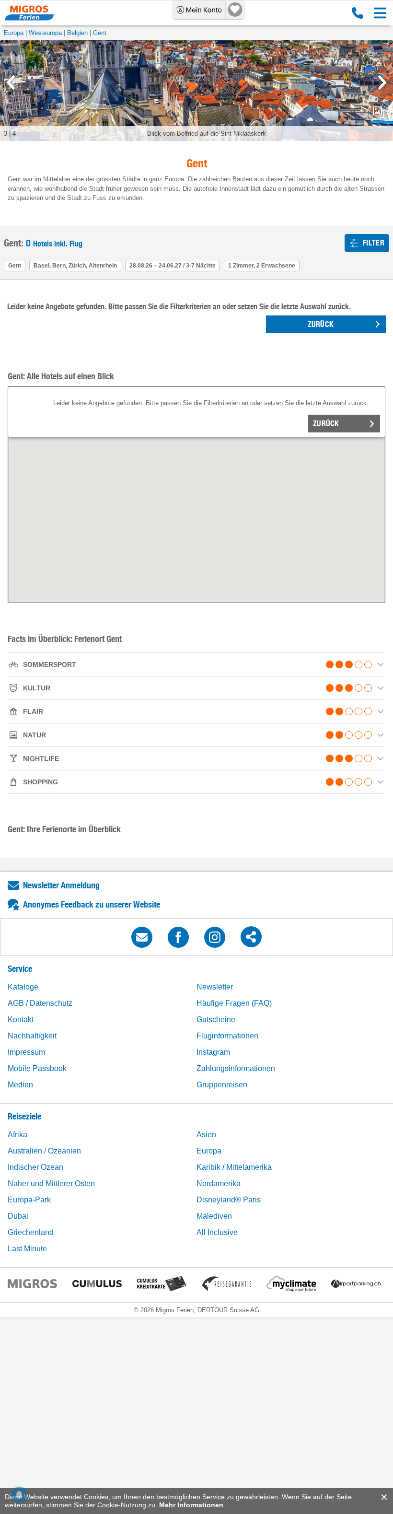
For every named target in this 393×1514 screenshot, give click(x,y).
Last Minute (27, 1249)
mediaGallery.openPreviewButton (378, 112)
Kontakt (21, 1019)
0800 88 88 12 (355, 13)
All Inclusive (217, 1232)
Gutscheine (215, 1019)
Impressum (26, 1052)
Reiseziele (24, 1116)
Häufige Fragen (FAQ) (234, 1003)
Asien (206, 1134)
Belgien (77, 32)
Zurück (326, 423)
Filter (373, 242)
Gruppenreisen (221, 1085)
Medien (20, 1085)
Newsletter (214, 987)
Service (20, 969)
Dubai (18, 1216)
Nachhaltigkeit (32, 1036)
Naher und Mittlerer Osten (51, 1183)
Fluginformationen (227, 1036)
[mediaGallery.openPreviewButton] (196, 90)
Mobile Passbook (37, 1068)
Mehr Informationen (191, 1505)
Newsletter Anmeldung (61, 885)
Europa (13, 32)
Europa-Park (29, 1200)
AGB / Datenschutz (40, 1003)
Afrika (17, 1134)
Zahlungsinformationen (235, 1068)
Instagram (213, 1052)
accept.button (383, 1497)
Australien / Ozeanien (44, 1151)
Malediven (214, 1216)
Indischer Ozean (35, 1167)
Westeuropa (45, 32)
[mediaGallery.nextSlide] (382, 82)
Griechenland (31, 1232)
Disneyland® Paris (228, 1200)
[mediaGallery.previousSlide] (11, 82)
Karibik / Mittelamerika (234, 1167)
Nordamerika (218, 1183)
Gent (99, 32)
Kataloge (23, 987)
